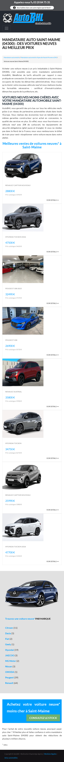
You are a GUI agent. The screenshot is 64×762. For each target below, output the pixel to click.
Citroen (11, 627)
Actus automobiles (11, 758)
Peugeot (11, 677)
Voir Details (51, 200)
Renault (11, 683)
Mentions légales (50, 754)
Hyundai (11, 650)
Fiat (8, 638)
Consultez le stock (43, 718)
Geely (9, 644)
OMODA (11, 672)
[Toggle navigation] (6, 28)
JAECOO (11, 655)
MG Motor (12, 661)
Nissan (10, 666)
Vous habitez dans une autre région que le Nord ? (33, 8)
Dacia (9, 633)
